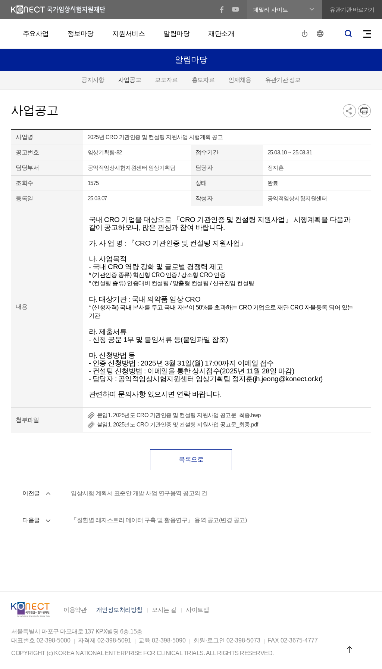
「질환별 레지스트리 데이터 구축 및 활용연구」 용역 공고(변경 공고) (159, 520)
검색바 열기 (348, 33)
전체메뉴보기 (367, 34)
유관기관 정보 (283, 80)
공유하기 (349, 110)
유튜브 (235, 9)
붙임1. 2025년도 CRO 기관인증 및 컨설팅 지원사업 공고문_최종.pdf (177, 424)
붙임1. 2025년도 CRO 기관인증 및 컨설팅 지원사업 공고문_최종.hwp (179, 415)
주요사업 (36, 33)
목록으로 (191, 459)
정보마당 (81, 33)
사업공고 (129, 80)
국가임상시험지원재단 (58, 9)
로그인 (305, 33)
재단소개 (221, 33)
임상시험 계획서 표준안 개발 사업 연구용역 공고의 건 (139, 493)
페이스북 (222, 9)
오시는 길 (164, 610)
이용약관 (75, 610)
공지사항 (92, 80)
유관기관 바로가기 (352, 9)
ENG (320, 33)
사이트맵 (197, 610)
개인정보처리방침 (119, 610)
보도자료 (166, 80)
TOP (349, 649)
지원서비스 (128, 33)
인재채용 (239, 80)
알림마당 (176, 33)
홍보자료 (203, 80)
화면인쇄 (364, 110)
